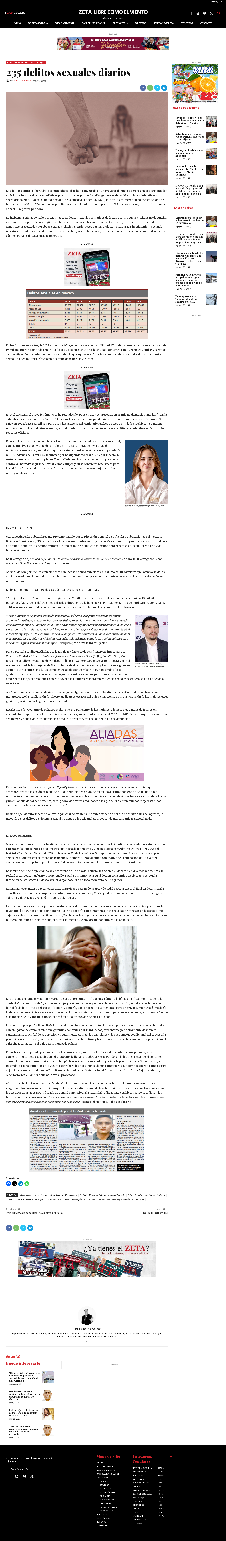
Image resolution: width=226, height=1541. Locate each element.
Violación (140, 1199)
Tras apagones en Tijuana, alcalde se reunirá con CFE (186, 299)
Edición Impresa (17, 62)
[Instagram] (198, 13)
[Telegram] (164, 88)
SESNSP (91, 1199)
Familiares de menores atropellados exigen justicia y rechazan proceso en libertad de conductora (189, 280)
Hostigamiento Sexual (155, 1195)
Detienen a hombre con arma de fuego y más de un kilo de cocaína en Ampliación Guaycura (189, 189)
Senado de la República (75, 1199)
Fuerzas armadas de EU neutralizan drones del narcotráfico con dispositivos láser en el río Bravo (189, 258)
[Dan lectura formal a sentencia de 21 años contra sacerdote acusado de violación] (48, 1396)
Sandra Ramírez (54, 1199)
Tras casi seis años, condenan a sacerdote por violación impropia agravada (23, 1430)
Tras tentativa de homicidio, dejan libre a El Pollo (34, 1213)
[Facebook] (191, 13)
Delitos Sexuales (135, 1195)
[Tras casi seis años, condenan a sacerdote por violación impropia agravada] (48, 1430)
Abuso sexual (26, 1195)
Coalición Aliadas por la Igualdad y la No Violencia (102, 1195)
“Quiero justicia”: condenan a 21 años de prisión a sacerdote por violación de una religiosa (24, 1377)
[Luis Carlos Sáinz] (8, 80)
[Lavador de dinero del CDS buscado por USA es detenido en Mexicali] (211, 121)
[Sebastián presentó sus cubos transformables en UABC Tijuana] (211, 137)
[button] (218, 12)
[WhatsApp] (150, 88)
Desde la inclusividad (155, 1213)
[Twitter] (211, 13)
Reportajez (37, 62)
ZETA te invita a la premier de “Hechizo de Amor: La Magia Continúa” (189, 170)
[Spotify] (204, 13)
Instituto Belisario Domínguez (30, 1199)
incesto (10, 1199)
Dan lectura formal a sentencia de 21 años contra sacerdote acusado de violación (24, 1395)
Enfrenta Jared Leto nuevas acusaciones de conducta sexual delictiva (24, 1413)
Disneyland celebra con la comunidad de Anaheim (189, 153)
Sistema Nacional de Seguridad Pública (115, 1199)
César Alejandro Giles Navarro (63, 1195)
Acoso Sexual (41, 1195)
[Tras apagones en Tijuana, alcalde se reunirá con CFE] (211, 299)
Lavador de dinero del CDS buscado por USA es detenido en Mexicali (189, 120)
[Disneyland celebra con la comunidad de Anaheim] (211, 153)
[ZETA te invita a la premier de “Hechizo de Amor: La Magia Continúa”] (211, 170)
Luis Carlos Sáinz (22, 80)
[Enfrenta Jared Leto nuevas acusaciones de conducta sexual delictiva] (48, 1414)
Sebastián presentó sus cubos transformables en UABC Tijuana (189, 136)
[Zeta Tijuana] (113, 11)
